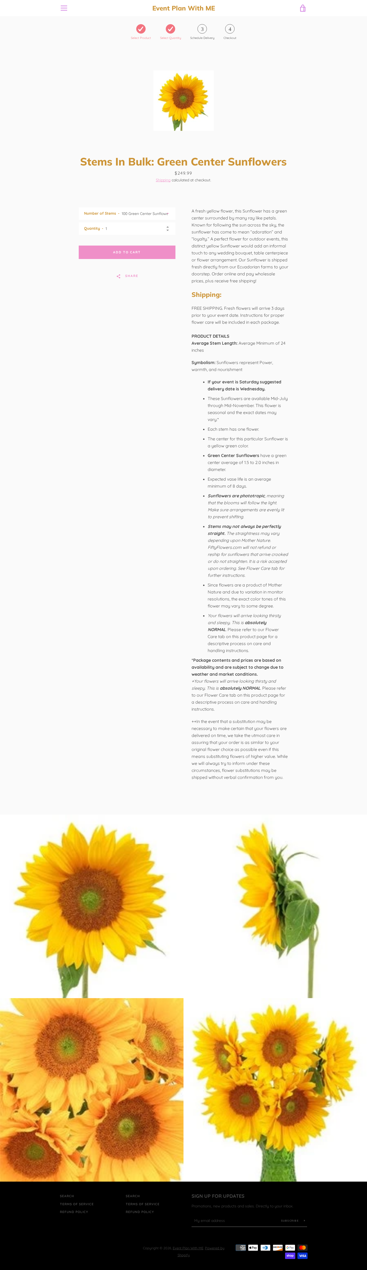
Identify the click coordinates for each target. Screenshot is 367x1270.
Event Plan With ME (183, 8)
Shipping (163, 180)
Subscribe (290, 1220)
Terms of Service (77, 1204)
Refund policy (74, 1212)
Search (67, 1196)
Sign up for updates (218, 1196)
